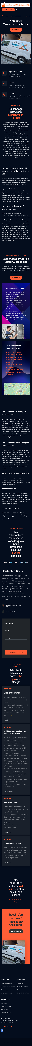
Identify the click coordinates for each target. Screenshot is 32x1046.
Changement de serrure (8, 987)
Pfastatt (9, 359)
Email (7, 630)
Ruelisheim (19, 359)
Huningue (10, 374)
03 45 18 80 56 (8, 9)
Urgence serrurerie (6, 993)
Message (8, 638)
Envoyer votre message (16, 652)
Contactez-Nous (6, 1006)
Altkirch (19, 357)
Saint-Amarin (11, 369)
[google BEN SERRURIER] (2, 1030)
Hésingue (20, 354)
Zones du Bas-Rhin (22, 987)
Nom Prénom (9, 623)
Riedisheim (10, 367)
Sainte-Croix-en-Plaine (14, 352)
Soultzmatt (10, 354)
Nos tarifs (4, 1003)
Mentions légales (6, 1012)
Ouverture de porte (6, 983)
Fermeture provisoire (7, 990)
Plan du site (4, 1009)
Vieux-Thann (11, 372)
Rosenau (21, 372)
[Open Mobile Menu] (16, 9)
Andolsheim (10, 362)
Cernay (21, 369)
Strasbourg (20, 983)
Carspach (10, 357)
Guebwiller (10, 364)
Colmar (19, 990)
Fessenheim (21, 364)
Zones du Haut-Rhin (23, 993)
